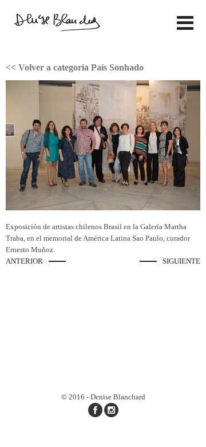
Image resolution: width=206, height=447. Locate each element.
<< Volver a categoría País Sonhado (75, 67)
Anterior (24, 261)
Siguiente (181, 261)
